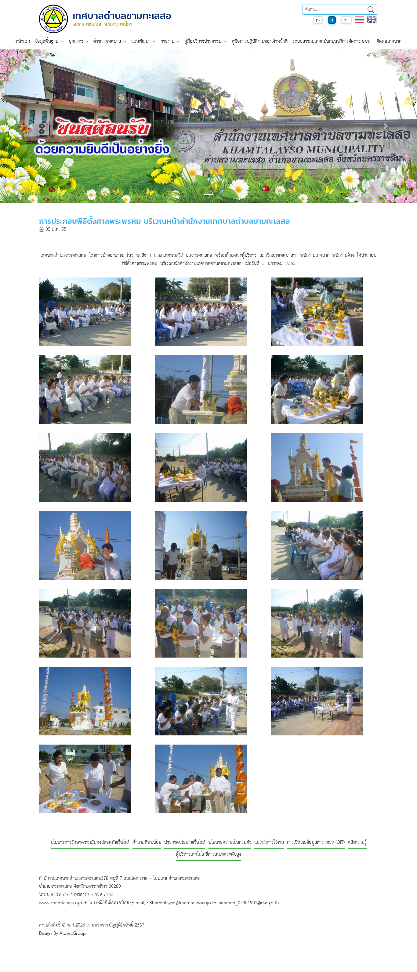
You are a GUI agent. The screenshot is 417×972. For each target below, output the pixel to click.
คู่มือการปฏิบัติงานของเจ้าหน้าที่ (260, 41)
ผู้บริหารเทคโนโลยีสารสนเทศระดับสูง (208, 854)
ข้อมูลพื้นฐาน (46, 41)
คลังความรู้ (357, 843)
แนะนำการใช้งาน (269, 843)
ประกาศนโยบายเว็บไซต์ (184, 843)
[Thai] (359, 23)
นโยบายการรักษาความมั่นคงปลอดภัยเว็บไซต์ (90, 843)
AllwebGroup (73, 933)
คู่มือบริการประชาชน (202, 41)
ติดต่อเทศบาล (388, 41)
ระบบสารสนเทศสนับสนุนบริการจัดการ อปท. (332, 41)
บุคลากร (76, 41)
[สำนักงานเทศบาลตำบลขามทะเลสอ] (105, 18)
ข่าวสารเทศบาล (107, 41)
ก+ (346, 20)
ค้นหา (371, 9)
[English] (372, 23)
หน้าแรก (23, 41)
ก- (318, 20)
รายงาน (167, 41)
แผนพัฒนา (140, 41)
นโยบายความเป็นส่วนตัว (230, 843)
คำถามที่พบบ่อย (146, 843)
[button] (31, 126)
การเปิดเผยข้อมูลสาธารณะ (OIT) (316, 843)
